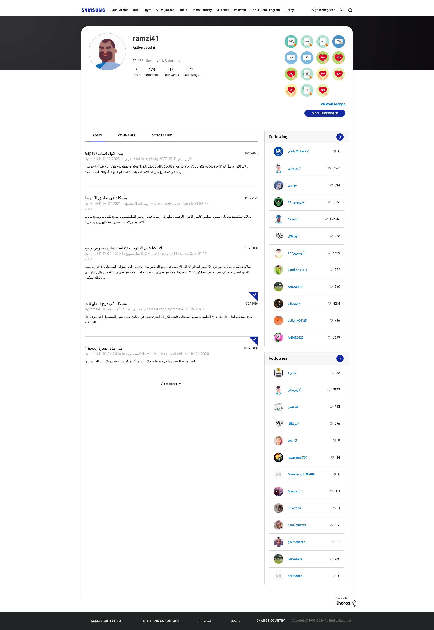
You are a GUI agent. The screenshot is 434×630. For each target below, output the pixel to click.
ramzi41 (96, 159)
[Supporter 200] (338, 74)
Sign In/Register (323, 10)
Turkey (289, 10)
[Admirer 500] (323, 58)
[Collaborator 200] (338, 41)
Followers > (171, 72)
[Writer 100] (307, 41)
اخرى (129, 159)
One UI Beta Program (265, 10)
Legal (235, 621)
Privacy (205, 621)
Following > (192, 72)
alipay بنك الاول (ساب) (104, 153)
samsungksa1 (188, 203)
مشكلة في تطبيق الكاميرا (106, 198)
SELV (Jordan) (166, 10)
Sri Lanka (222, 10)
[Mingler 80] (307, 58)
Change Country (271, 621)
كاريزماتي (184, 159)
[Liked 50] (291, 90)
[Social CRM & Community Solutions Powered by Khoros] (346, 602)
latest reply (145, 159)
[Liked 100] (323, 74)
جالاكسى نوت (136, 309)
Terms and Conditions (160, 621)
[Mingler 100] (291, 58)
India (183, 10)
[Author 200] (291, 41)
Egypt (147, 10)
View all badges (333, 104)
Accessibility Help (106, 621)
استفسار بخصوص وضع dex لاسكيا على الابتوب (123, 248)
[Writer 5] (307, 90)
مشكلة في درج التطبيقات (106, 303)
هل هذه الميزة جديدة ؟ (103, 348)
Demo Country (202, 10)
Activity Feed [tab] (161, 135)
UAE (136, 10)
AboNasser (182, 354)
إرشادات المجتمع (138, 203)
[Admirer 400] (338, 58)
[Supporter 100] (323, 90)
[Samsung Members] (93, 10)
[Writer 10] (307, 74)
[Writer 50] (323, 41)
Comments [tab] (126, 135)
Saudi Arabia (119, 10)
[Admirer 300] (291, 74)
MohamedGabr (186, 254)
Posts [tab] (97, 135)
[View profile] (278, 151)
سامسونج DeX (137, 254)
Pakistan (240, 10)
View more (168, 383)
